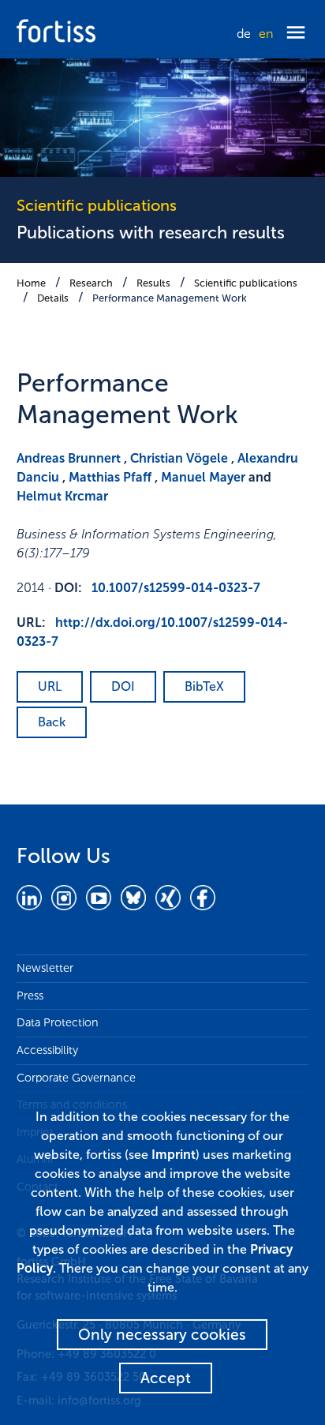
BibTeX (204, 686)
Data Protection (58, 1022)
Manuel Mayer (203, 477)
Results (153, 283)
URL (50, 686)
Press (30, 995)
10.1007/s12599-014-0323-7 (176, 587)
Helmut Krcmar (62, 496)
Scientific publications (245, 283)
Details (53, 298)
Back (51, 721)
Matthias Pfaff (110, 477)
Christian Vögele (179, 458)
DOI (123, 686)
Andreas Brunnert (69, 458)
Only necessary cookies (162, 1335)
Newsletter (45, 968)
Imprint (173, 1154)
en (266, 33)
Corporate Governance (76, 1078)
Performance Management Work (169, 298)
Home (31, 283)
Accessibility (47, 1050)
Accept (165, 1378)
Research (91, 283)
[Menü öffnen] (295, 33)
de (244, 33)
